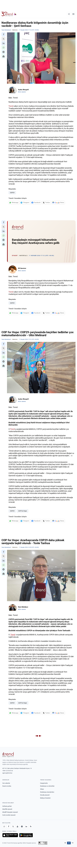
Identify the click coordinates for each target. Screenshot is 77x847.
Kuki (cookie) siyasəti (8, 815)
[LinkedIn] (26, 826)
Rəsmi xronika (6, 786)
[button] (3, 34)
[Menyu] (73, 14)
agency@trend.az (7, 773)
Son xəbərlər (6, 783)
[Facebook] (8, 826)
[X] (13, 826)
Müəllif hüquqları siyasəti (10, 812)
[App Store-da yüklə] (10, 835)
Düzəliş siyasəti (45, 795)
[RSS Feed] (30, 826)
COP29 (12, 192)
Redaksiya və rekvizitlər (47, 786)
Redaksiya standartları (47, 792)
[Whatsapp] (4, 826)
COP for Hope (22, 511)
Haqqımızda (44, 783)
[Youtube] (17, 826)
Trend (11, 106)
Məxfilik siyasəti (7, 809)
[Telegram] (22, 826)
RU (72, 843)
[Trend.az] (9, 14)
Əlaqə (42, 789)
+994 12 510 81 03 (7, 770)
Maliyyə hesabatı (45, 798)
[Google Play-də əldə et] (26, 835)
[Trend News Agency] (8, 754)
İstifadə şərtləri (7, 806)
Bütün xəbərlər (22, 92)
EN (65, 843)
